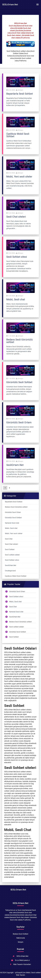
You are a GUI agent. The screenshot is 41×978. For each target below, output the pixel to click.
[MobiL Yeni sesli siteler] (20, 165)
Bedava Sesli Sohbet (20, 934)
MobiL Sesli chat (11, 528)
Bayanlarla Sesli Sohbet (13, 502)
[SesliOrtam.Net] (20, 453)
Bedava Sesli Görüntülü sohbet (16, 507)
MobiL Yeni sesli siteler (13, 533)
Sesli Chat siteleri (11, 544)
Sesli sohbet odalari (12, 555)
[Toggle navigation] (37, 4)
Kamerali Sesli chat (12, 523)
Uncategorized (10, 571)
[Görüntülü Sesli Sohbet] (20, 370)
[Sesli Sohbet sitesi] (20, 245)
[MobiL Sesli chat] (20, 288)
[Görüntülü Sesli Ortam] (20, 411)
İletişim (20, 942)
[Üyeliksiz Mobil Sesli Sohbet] (20, 122)
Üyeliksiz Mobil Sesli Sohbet (15, 576)
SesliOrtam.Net (10, 565)
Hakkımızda (20, 938)
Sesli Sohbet (9, 549)
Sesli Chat (8, 539)
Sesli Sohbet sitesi (12, 560)
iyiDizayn (20, 90)
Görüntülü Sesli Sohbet (13, 518)
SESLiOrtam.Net (10, 4)
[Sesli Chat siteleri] (20, 205)
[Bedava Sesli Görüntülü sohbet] (20, 328)
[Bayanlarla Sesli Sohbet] (20, 82)
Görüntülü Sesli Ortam (13, 512)
